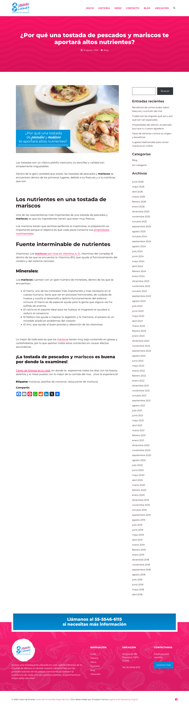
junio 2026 (138, 181)
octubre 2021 (139, 395)
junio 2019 (137, 530)
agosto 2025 (139, 231)
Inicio (90, 8)
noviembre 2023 (141, 286)
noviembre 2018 (141, 564)
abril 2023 (137, 321)
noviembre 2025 (141, 216)
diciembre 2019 (140, 500)
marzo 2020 (138, 485)
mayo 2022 (138, 365)
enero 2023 (138, 336)
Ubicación (162, 8)
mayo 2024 (138, 261)
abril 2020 (137, 480)
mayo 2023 (138, 316)
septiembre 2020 (141, 455)
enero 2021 (138, 440)
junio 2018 (137, 584)
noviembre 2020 (141, 450)
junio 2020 (138, 470)
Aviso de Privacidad (45, 699)
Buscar (165, 91)
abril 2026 (137, 191)
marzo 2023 (138, 326)
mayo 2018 (138, 589)
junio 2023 (137, 311)
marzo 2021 (138, 430)
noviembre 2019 (141, 505)
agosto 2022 (139, 355)
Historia (104, 8)
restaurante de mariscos (83, 381)
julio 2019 (137, 525)
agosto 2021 (138, 405)
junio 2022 (137, 360)
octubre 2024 (139, 236)
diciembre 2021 (140, 385)
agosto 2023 (139, 301)
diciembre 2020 (141, 445)
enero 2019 (138, 554)
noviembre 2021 (141, 390)
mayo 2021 (138, 420)
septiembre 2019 (141, 515)
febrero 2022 (139, 375)
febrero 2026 (139, 201)
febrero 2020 (139, 490)
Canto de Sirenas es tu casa (33, 370)
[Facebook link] (176, 699)
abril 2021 (137, 425)
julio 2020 (137, 465)
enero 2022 (138, 380)
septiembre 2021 (141, 400)
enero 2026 (138, 206)
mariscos (62, 339)
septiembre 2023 (141, 296)
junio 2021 (137, 415)
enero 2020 (138, 495)
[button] (174, 8)
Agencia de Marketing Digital (123, 699)
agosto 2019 (138, 520)
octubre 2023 (139, 291)
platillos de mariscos (54, 381)
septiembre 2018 (141, 569)
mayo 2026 (138, 186)
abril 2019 (137, 539)
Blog (147, 8)
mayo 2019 (138, 535)
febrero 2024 (139, 271)
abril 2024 (137, 266)
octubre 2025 (139, 221)
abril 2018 (137, 594)
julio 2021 (137, 410)
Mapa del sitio (62, 699)
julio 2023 (137, 306)
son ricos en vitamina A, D (57, 253)
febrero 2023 (139, 331)
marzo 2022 (138, 370)
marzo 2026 (138, 196)
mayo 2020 (138, 475)
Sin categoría (139, 165)
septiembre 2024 (141, 241)
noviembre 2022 (141, 346)
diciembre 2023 (140, 281)
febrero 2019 (139, 549)
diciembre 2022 (140, 341)
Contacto (132, 8)
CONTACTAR (163, 665)
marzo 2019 (138, 544)
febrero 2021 (139, 435)
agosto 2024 (139, 246)
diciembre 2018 (140, 559)
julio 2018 (137, 579)
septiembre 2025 (141, 226)
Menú (118, 8)
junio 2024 (138, 256)
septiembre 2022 (141, 351)
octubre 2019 (139, 510)
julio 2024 (137, 251)
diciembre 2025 (140, 211)
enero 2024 (138, 276)
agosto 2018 (138, 574)
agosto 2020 (139, 460)
